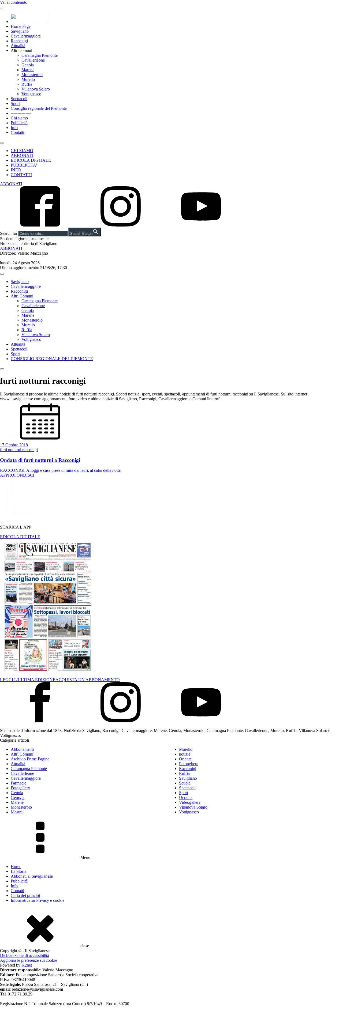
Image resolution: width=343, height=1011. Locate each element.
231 (14, 503)
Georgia (17, 797)
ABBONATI (22, 155)
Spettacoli (19, 98)
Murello (28, 79)
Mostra (17, 812)
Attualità (18, 45)
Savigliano (20, 31)
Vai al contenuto (13, 2)
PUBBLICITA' (24, 165)
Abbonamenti (22, 749)
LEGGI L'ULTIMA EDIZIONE (27, 679)
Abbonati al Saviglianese (32, 876)
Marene (27, 69)
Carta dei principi (25, 895)
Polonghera (188, 763)
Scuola (185, 783)
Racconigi (19, 41)
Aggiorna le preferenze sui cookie (28, 960)
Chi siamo (19, 118)
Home (16, 866)
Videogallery (190, 802)
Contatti (17, 132)
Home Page (21, 26)
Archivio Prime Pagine (30, 759)
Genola (27, 65)
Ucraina (185, 797)
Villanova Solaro (35, 89)
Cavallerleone (33, 60)
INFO (16, 170)
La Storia (18, 871)
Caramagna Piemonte (39, 55)
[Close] (2, 143)
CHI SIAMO (22, 150)
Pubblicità (19, 122)
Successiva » (21, 513)
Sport (15, 103)
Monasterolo (32, 74)
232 (14, 508)
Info (14, 127)
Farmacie (18, 783)
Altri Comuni (22, 296)
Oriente (185, 759)
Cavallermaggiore (26, 36)
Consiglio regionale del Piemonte (39, 108)
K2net (26, 965)
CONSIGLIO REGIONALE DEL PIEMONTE (52, 358)
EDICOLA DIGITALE (31, 160)
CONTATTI (21, 174)
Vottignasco (31, 94)
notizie (184, 754)
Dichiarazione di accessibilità (24, 955)
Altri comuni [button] (21, 50)
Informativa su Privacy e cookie (37, 900)
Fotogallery (20, 788)
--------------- (21, 113)
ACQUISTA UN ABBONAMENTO (87, 679)
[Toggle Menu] (2, 8)
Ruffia (26, 84)
